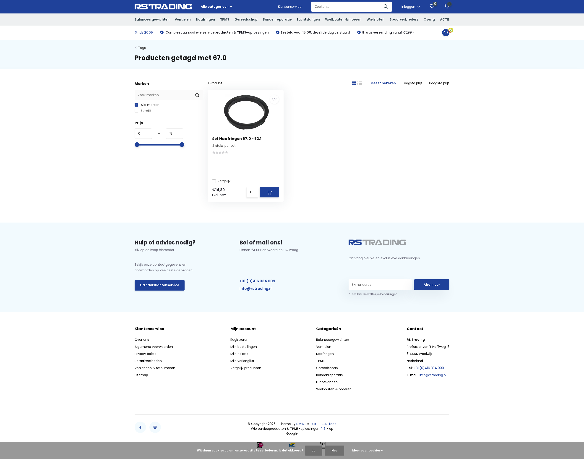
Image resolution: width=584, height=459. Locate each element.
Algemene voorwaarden (154, 346)
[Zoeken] (386, 7)
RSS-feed (329, 424)
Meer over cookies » (367, 450)
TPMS (224, 19)
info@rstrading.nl (256, 288)
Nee (334, 450)
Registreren (239, 339)
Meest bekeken (383, 83)
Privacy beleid (145, 353)
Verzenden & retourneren (155, 368)
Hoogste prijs (439, 83)
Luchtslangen (308, 19)
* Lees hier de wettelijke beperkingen (373, 294)
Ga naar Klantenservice (159, 285)
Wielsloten (375, 19)
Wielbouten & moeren (343, 19)
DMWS (301, 424)
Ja (313, 450)
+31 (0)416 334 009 (257, 281)
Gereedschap (246, 19)
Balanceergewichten (152, 19)
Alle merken (149, 104)
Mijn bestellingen (243, 346)
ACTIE (444, 19)
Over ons (142, 339)
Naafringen (205, 19)
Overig (429, 19)
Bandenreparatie (277, 19)
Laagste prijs (412, 83)
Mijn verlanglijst (242, 361)
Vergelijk (223, 181)
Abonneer (432, 284)
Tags (142, 47)
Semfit (145, 110)
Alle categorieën (215, 6)
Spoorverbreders (404, 19)
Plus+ (314, 424)
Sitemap (141, 375)
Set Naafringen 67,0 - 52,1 (236, 138)
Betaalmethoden (148, 361)
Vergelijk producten (245, 368)
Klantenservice (290, 6)
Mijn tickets (239, 353)
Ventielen (183, 19)
